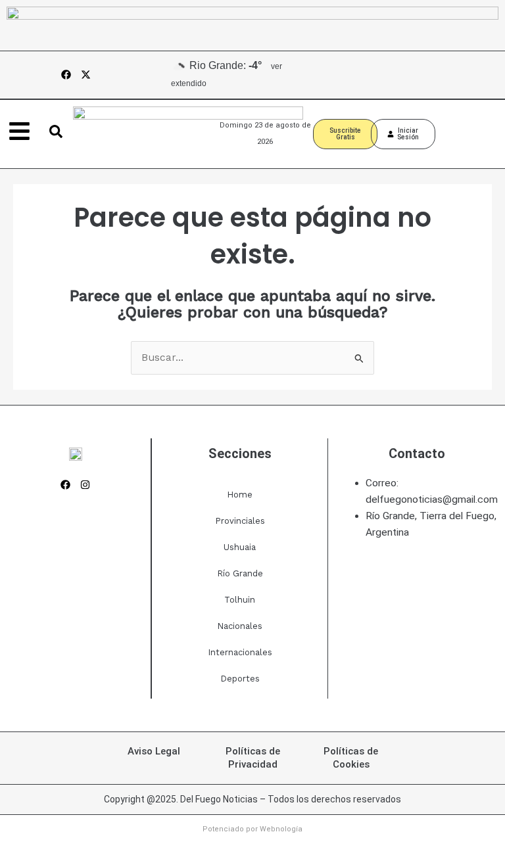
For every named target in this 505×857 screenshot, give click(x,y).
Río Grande (240, 573)
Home (239, 494)
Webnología (281, 829)
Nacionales (239, 626)
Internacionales (240, 652)
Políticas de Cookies (351, 757)
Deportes (240, 678)
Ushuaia (240, 547)
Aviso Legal (154, 751)
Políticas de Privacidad (253, 757)
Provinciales (240, 521)
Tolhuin (239, 600)
